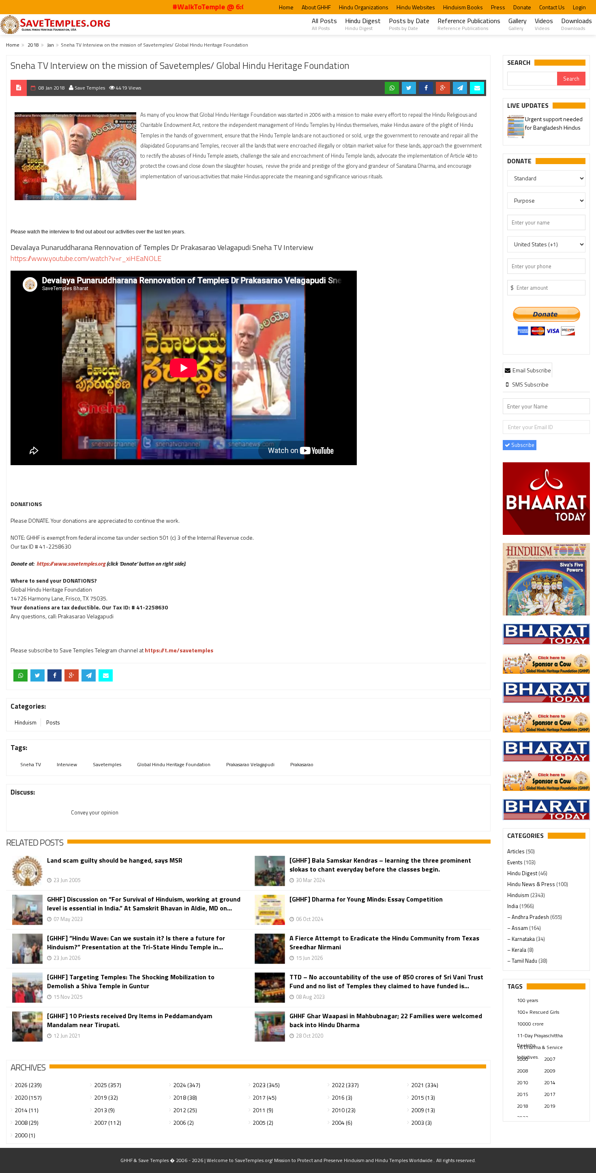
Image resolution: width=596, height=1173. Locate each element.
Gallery (517, 24)
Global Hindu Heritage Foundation (173, 764)
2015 (522, 1094)
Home (286, 7)
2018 (33, 45)
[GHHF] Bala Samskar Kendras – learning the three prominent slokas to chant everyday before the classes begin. (380, 865)
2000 (522, 1059)
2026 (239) (28, 1085)
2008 (522, 1071)
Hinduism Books (463, 7)
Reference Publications (468, 24)
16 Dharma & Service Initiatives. (540, 1047)
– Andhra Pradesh (528, 917)
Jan (50, 45)
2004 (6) (342, 1122)
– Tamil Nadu (522, 961)
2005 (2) (263, 1122)
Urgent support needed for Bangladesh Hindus (554, 123)
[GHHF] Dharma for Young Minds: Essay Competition (366, 899)
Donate (522, 7)
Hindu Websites (416, 7)
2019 (549, 1106)
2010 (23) (344, 1110)
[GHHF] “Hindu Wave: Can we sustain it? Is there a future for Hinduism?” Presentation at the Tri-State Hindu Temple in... (136, 942)
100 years (527, 1000)
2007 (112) (107, 1122)
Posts (53, 722)
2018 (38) (185, 1097)
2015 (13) (423, 1097)
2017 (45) (265, 1097)
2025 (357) (107, 1085)
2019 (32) (106, 1097)
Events (515, 862)
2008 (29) (27, 1122)
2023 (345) (266, 1085)
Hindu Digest (363, 24)
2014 (549, 1082)
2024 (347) (186, 1085)
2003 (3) (421, 1122)
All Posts (324, 24)
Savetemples (107, 764)
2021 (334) (424, 1085)
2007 (549, 1059)
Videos (544, 24)
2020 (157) (28, 1097)
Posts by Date (409, 24)
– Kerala (517, 950)
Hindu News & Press (531, 884)
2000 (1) (25, 1135)
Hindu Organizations (363, 7)
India (513, 906)
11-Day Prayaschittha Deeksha (540, 1036)
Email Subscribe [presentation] (531, 370)
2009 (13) (423, 1110)
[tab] (527, 370)
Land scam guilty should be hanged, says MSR (114, 860)
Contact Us (552, 7)
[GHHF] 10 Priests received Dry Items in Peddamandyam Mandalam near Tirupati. (129, 1020)
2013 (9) (104, 1110)
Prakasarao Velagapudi (250, 764)
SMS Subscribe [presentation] (530, 384)
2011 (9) (263, 1110)
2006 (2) (183, 1122)
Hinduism (25, 722)
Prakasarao (301, 764)
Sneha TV (30, 764)
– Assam (518, 928)
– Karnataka (521, 939)
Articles (516, 851)
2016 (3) (342, 1097)
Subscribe (522, 445)
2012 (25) (185, 1110)
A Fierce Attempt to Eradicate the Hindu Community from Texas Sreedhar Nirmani (384, 942)
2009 (549, 1071)
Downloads (576, 24)
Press (498, 7)
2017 (549, 1094)
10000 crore (530, 1024)
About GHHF (316, 7)
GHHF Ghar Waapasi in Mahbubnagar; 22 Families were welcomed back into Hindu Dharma (385, 1020)
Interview (67, 764)
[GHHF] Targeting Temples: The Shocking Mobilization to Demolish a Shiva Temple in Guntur (130, 981)
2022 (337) (345, 1085)
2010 (522, 1082)
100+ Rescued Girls (538, 1012)
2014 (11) (27, 1110)
